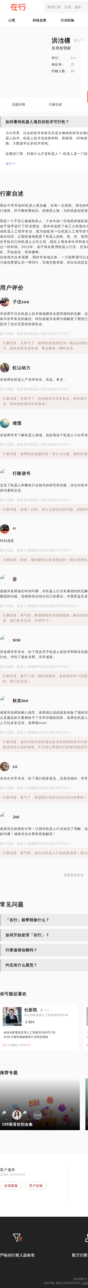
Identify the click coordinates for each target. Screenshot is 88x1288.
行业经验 (67, 20)
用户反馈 (36, 1186)
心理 (11, 20)
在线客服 (11, 1186)
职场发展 (39, 20)
